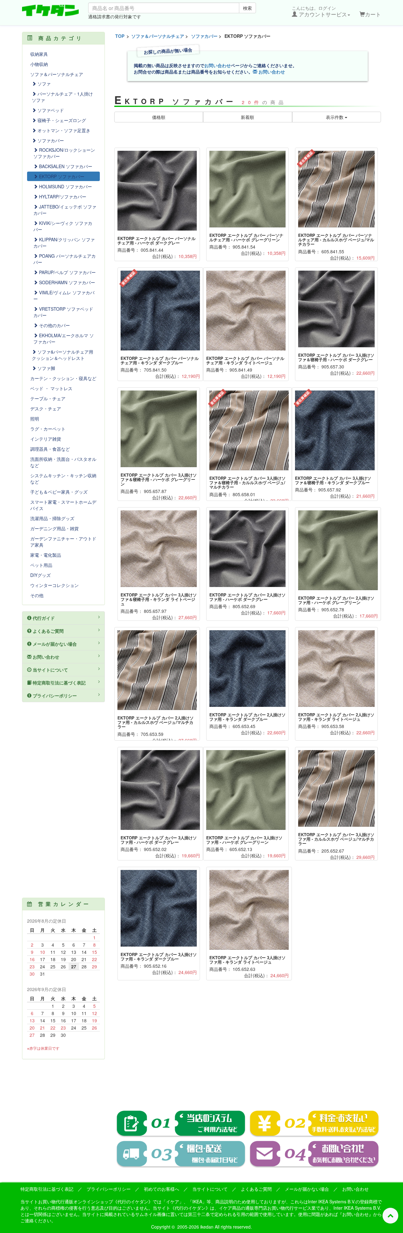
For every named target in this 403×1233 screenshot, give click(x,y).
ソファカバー (204, 36)
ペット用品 (41, 565)
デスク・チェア (45, 408)
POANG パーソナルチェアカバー (64, 259)
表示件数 (335, 117)
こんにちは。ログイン (319, 11)
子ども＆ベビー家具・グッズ (59, 492)
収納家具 (39, 54)
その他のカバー (54, 325)
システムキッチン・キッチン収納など (63, 478)
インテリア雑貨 (45, 439)
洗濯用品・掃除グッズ (52, 518)
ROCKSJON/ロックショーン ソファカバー (64, 153)
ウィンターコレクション (54, 585)
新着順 (247, 117)
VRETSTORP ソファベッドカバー (63, 312)
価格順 (158, 117)
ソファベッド (50, 110)
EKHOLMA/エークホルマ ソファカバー (63, 338)
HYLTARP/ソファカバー (62, 196)
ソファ (43, 83)
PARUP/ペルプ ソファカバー (67, 272)
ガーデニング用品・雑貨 (54, 528)
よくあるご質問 (47, 631)
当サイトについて (49, 669)
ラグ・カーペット (47, 429)
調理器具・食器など (50, 449)
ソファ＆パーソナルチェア (157, 36)
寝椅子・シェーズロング (61, 120)
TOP (119, 36)
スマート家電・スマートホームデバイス (63, 505)
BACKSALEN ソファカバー (65, 166)
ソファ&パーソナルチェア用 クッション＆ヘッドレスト (62, 355)
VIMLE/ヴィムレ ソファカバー (63, 295)
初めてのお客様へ (161, 1189)
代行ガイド (43, 618)
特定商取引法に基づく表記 (58, 682)
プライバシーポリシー (54, 695)
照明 (34, 418)
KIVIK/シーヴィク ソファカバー (62, 226)
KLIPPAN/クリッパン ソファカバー (64, 242)
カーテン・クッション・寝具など (63, 378)
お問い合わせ (217, 65)
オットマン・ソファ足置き (63, 130)
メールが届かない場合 (54, 644)
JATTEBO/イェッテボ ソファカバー (64, 209)
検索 (247, 8)
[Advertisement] (247, 1050)
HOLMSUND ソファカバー (65, 186)
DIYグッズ (40, 575)
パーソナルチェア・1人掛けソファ (62, 97)
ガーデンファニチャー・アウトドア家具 (63, 541)
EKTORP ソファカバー (61, 176)
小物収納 (39, 64)
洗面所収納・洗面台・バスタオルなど (63, 462)
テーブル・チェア (47, 398)
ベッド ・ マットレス (51, 388)
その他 (36, 595)
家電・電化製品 (45, 555)
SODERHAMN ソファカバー (66, 282)
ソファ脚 (45, 368)
